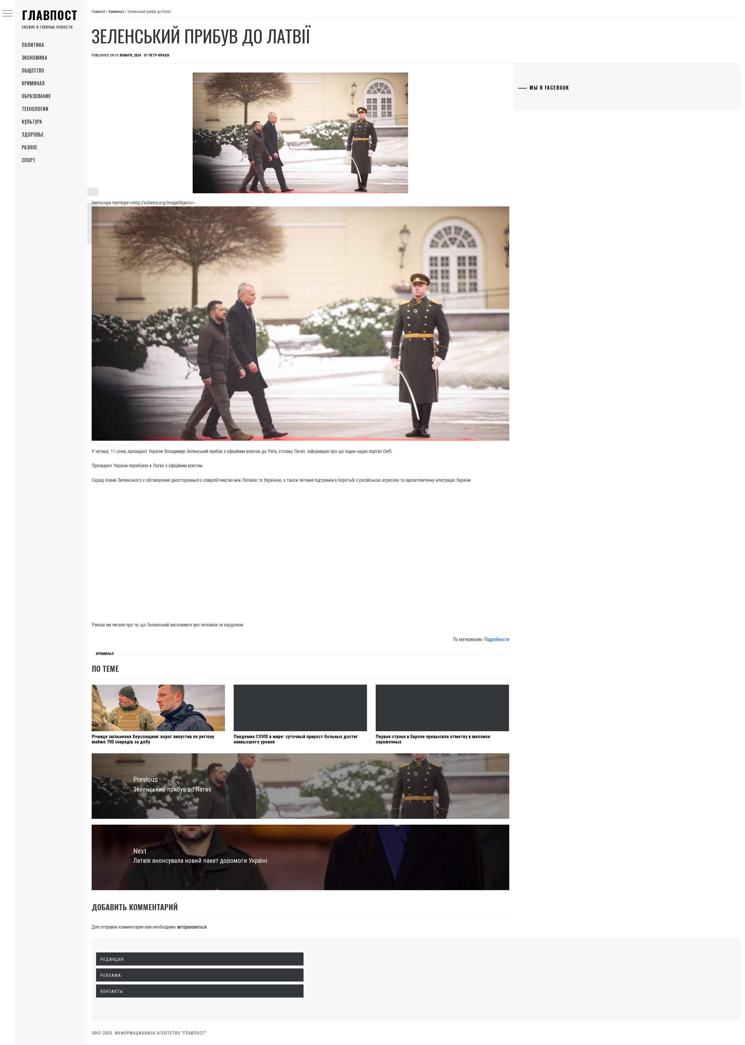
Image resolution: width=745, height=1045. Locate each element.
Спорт (29, 160)
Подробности (496, 639)
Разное (29, 147)
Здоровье (33, 134)
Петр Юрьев (158, 55)
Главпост (50, 15)
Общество (33, 70)
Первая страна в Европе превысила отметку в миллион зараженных (433, 739)
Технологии (35, 108)
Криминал (33, 83)
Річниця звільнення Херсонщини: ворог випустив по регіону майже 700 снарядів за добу (153, 739)
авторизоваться (192, 927)
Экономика (34, 57)
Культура (32, 121)
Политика (33, 44)
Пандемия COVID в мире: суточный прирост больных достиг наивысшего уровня (296, 739)
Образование (36, 96)
